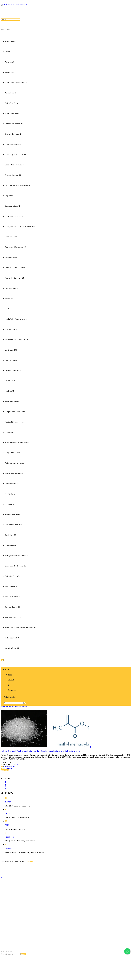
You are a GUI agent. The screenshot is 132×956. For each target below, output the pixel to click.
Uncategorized (10, 766)
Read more (5, 770)
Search (23, 954)
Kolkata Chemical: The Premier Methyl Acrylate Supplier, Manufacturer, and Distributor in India (40, 751)
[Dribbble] (5, 786)
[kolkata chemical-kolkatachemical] (14, 5)
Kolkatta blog (15, 764)
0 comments (7, 768)
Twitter (8, 802)
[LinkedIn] (5, 788)
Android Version (9, 697)
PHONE (8, 813)
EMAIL (8, 825)
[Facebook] (5, 782)
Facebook (9, 837)
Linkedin (8, 848)
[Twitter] (5, 784)
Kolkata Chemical (31, 861)
